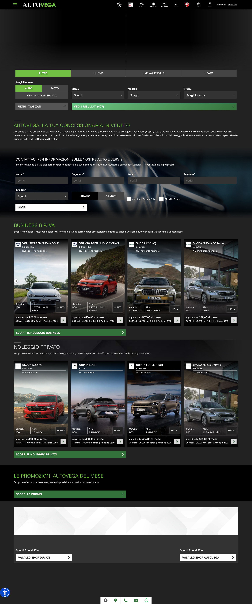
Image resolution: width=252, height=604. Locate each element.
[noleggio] (63, 320)
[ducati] (187, 4)
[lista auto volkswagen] (119, 4)
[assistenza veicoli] (130, 4)
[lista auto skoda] (153, 4)
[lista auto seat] (142, 4)
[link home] (39, 5)
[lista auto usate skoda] (221, 4)
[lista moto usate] (232, 4)
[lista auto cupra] (164, 4)
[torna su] (105, 600)
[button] (5, 592)
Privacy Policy (149, 199)
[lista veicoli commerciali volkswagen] (176, 4)
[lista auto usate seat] (210, 4)
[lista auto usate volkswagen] (198, 4)
